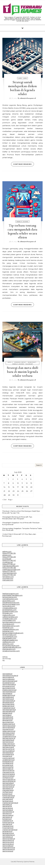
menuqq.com (7, 580)
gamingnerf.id (7, 767)
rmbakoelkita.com (9, 608)
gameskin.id (7, 804)
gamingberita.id (8, 727)
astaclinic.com (8, 644)
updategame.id (8, 760)
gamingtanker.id (8, 779)
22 (9, 491)
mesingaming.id (8, 847)
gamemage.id (7, 815)
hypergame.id (7, 828)
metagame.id (7, 821)
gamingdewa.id (8, 679)
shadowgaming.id (9, 690)
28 (5, 495)
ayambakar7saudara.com (12, 595)
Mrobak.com (7, 613)
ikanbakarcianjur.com (10, 626)
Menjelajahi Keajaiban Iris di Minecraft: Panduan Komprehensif (21, 523)
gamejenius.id (7, 718)
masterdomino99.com (11, 569)
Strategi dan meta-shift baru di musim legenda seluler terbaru (22, 372)
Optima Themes (29, 861)
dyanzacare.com (8, 649)
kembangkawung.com (11, 622)
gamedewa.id (7, 717)
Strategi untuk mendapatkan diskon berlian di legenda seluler (22, 88)
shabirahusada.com (10, 640)
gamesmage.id (8, 787)
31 (18, 495)
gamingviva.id (7, 851)
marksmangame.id (9, 830)
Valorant (29, 364)
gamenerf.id (7, 806)
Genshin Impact (20, 362)
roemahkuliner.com (10, 599)
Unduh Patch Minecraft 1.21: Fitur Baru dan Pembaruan (19, 535)
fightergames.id (8, 796)
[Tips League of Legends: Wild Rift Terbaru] (22, 9)
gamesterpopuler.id (10, 675)
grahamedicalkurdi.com (11, 647)
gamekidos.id (7, 837)
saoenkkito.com (8, 601)
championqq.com (9, 573)
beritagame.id (7, 761)
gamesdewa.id (8, 697)
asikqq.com (6, 551)
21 (4, 491)
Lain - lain (22, 78)
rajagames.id (7, 713)
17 (18, 487)
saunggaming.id (8, 688)
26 (27, 491)
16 (13, 487)
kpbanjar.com (8, 631)
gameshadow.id (8, 711)
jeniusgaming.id (8, 686)
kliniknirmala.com (9, 635)
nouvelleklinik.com (9, 637)
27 (31, 491)
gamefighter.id (8, 812)
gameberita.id (7, 753)
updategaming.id (9, 736)
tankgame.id (7, 831)
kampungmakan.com (11, 604)
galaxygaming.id (8, 731)
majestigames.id (8, 708)
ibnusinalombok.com (10, 645)
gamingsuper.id (8, 849)
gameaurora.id (8, 747)
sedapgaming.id (8, 695)
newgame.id (7, 756)
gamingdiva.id (7, 846)
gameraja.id (6, 715)
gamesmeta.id (8, 783)
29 (9, 495)
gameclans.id (7, 808)
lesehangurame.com (10, 594)
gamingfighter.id (8, 781)
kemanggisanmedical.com (12, 633)
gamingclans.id (8, 770)
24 (18, 491)
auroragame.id (8, 754)
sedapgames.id (8, 706)
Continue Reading (22, 164)
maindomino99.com (10, 566)
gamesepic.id (7, 788)
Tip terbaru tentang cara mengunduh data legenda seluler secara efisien (22, 231)
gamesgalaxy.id (8, 735)
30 (14, 495)
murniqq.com (7, 578)
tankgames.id (7, 801)
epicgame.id (7, 824)
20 (31, 487)
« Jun (4, 500)
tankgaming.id (8, 833)
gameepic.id (7, 817)
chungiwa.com (8, 624)
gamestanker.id (8, 835)
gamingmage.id (8, 774)
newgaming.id (8, 729)
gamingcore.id (8, 842)
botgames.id (7, 794)
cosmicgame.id (8, 758)
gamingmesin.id (8, 839)
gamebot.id (7, 813)
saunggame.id (8, 722)
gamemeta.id (7, 810)
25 (22, 491)
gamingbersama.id (9, 681)
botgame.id (7, 819)
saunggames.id (8, 704)
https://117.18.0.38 (9, 568)
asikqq (4, 657)
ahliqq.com (6, 555)
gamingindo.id (8, 844)
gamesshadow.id (8, 692)
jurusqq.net (6, 559)
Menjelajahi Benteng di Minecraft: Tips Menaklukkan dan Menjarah (17, 518)
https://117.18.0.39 (9, 557)
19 (27, 487)
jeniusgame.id (7, 765)
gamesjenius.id (8, 699)
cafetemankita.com (10, 617)
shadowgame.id (8, 724)
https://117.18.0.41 (8, 564)
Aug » (10, 500)
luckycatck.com (8, 606)
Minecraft (32, 362)
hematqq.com (8, 577)
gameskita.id (7, 674)
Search (39, 465)
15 (9, 487)
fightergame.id (8, 822)
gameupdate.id (8, 751)
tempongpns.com (9, 597)
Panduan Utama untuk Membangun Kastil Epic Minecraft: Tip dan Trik (21, 512)
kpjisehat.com (7, 627)
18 (22, 487)
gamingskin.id (7, 769)
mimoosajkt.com (9, 620)
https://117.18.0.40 (9, 575)
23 (13, 491)
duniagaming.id (8, 683)
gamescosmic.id (8, 738)
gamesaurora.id (8, 733)
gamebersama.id (9, 710)
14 (4, 487)
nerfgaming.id (7, 778)
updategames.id (8, 745)
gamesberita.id (8, 740)
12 (27, 483)
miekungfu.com (8, 615)
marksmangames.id (10, 803)
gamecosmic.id (8, 749)
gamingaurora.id (8, 726)
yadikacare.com (8, 642)
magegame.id (7, 826)
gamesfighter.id (8, 785)
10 (18, 483)
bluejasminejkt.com (10, 611)
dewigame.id (7, 720)
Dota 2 (10, 362)
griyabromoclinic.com (11, 651)
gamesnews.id (8, 742)
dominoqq (6, 659)
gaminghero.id (8, 840)
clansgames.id (8, 790)
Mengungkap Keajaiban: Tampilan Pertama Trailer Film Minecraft (22, 529)
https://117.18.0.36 (9, 553)
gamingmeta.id (8, 776)
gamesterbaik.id (8, 701)
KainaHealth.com (9, 638)
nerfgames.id (7, 792)
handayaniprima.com (10, 602)
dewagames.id (8, 702)
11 (22, 483)
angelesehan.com (9, 610)
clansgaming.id (8, 772)
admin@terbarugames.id (28, 98)
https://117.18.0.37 (9, 571)
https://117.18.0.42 (9, 560)
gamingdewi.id (8, 677)
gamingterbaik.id (9, 684)
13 (31, 483)
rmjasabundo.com (9, 619)
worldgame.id (7, 763)
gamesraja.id (7, 693)
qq (3, 660)
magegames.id (8, 797)
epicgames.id (7, 799)
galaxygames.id (8, 744)
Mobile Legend (22, 221)
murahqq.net (7, 562)
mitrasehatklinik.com (10, 629)
